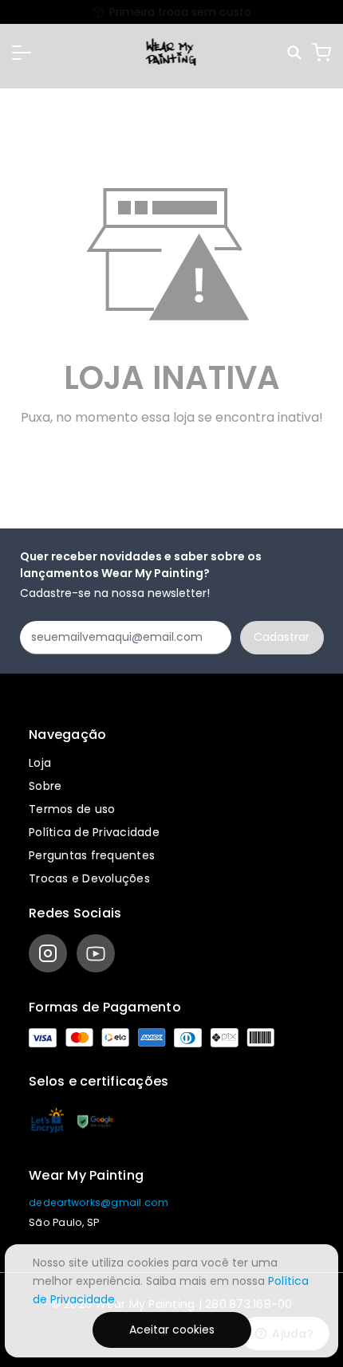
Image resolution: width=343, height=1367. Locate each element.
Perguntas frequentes (92, 855)
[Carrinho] (321, 52)
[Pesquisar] (295, 53)
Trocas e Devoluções (89, 878)
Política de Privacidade (94, 832)
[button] (21, 52)
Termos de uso (72, 809)
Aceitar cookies (172, 1330)
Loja (40, 763)
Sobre (45, 786)
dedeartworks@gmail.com (99, 1202)
